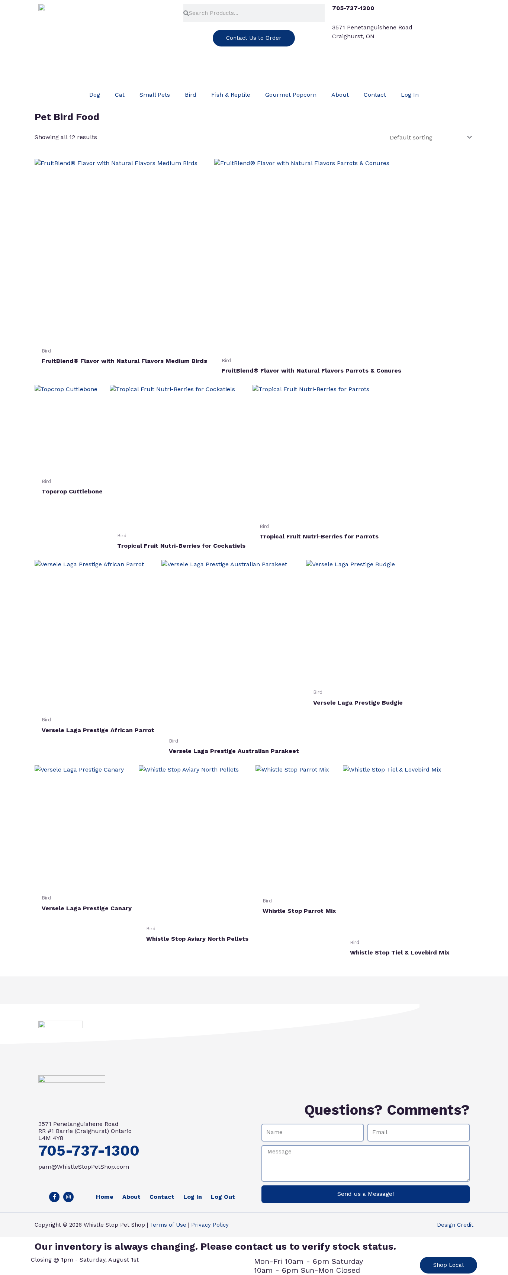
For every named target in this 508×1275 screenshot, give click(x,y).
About (340, 94)
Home (104, 1196)
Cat (120, 94)
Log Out (223, 1196)
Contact (375, 94)
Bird (190, 94)
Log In (410, 94)
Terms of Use (168, 1224)
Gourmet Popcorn (290, 94)
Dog (94, 94)
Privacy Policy (210, 1224)
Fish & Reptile (230, 94)
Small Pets (154, 94)
